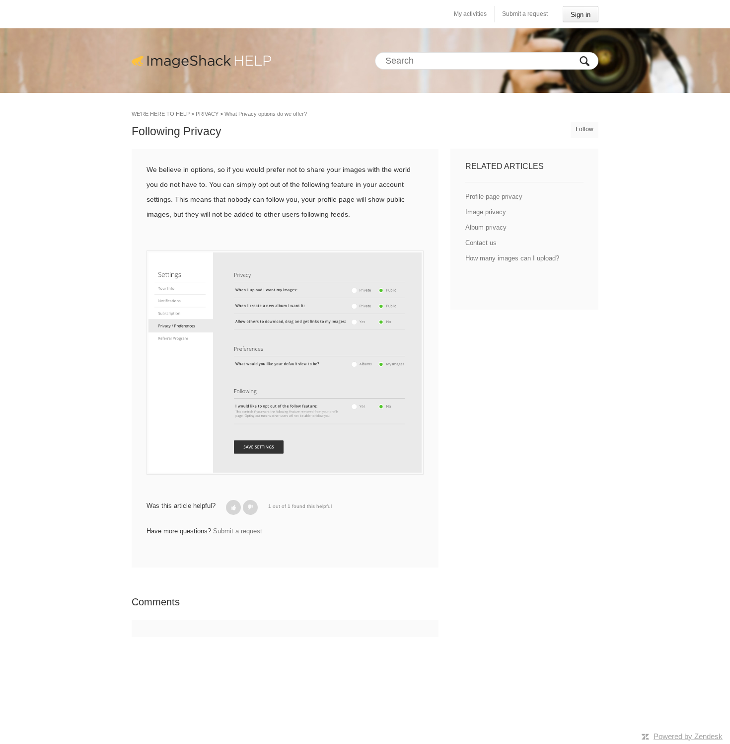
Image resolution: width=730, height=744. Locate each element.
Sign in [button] (580, 14)
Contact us (481, 243)
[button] (233, 507)
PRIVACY (207, 114)
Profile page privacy (493, 196)
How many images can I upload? (512, 258)
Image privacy (485, 212)
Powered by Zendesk (688, 736)
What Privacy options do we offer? (265, 114)
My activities (470, 13)
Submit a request (525, 13)
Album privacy (486, 227)
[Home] (202, 60)
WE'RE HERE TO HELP (161, 114)
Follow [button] (584, 129)
